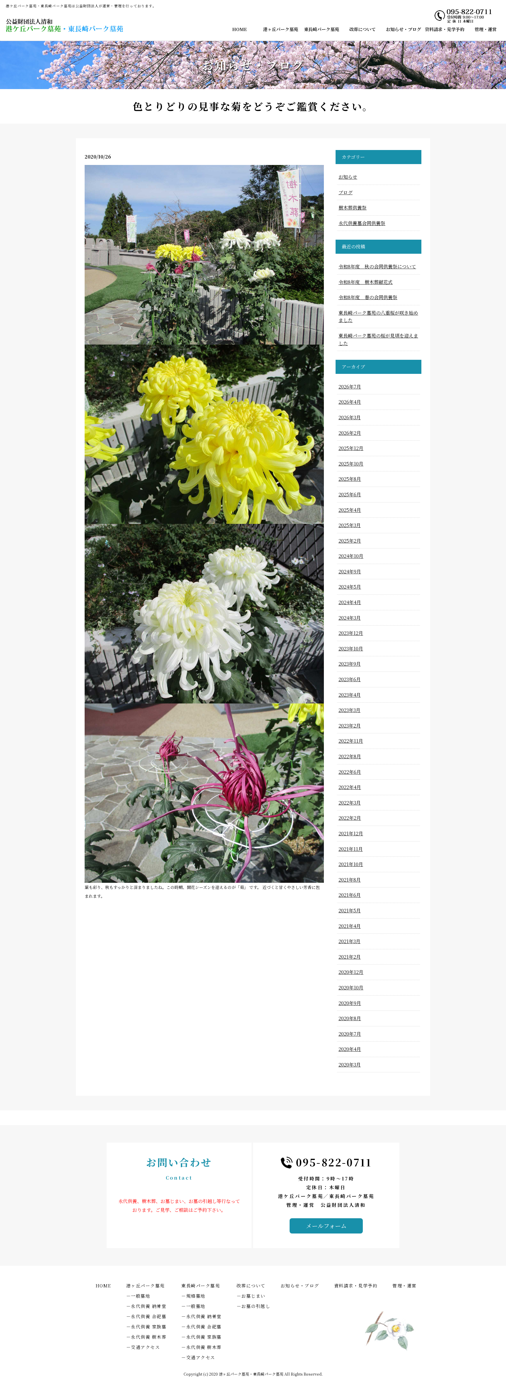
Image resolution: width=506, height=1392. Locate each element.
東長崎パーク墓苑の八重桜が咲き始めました (378, 316)
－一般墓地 (138, 1296)
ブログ (346, 192)
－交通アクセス (143, 1347)
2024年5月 (350, 586)
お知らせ (348, 176)
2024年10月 (351, 556)
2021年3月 (349, 941)
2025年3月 (350, 525)
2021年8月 (350, 879)
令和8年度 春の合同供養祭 (368, 297)
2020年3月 (350, 1064)
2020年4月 (350, 1049)
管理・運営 (486, 29)
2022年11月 (351, 740)
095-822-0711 (334, 1162)
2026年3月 (350, 417)
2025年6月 (350, 494)
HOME (239, 29)
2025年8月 (350, 479)
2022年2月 (350, 818)
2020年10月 (351, 987)
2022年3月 (350, 802)
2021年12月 (351, 833)
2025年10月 (351, 463)
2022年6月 (350, 772)
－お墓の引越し (254, 1306)
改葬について (362, 29)
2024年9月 (350, 571)
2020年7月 (350, 1033)
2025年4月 (350, 510)
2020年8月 (350, 1018)
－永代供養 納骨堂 (146, 1306)
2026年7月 (350, 386)
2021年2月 (350, 956)
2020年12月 (351, 972)
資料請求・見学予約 (444, 29)
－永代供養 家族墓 (146, 1326)
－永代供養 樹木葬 (146, 1337)
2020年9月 (350, 1003)
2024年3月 (350, 617)
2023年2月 (350, 725)
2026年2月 (350, 433)
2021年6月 (350, 895)
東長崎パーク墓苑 (321, 29)
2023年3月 (349, 710)
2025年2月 (350, 540)
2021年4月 (350, 926)
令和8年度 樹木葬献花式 (366, 282)
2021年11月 (351, 849)
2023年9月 (350, 663)
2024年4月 (350, 602)
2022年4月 (350, 787)
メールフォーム (326, 1225)
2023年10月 (351, 648)
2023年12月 (351, 633)
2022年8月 (350, 756)
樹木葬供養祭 (353, 207)
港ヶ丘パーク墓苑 (280, 29)
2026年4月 (350, 401)
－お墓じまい (251, 1296)
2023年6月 (350, 679)
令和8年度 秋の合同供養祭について (377, 266)
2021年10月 (351, 864)
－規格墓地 (193, 1296)
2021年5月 (350, 910)
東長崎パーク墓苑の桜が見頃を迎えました (378, 339)
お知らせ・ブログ (403, 29)
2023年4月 (350, 694)
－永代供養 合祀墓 (146, 1316)
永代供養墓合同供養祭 (362, 223)
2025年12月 (351, 448)
